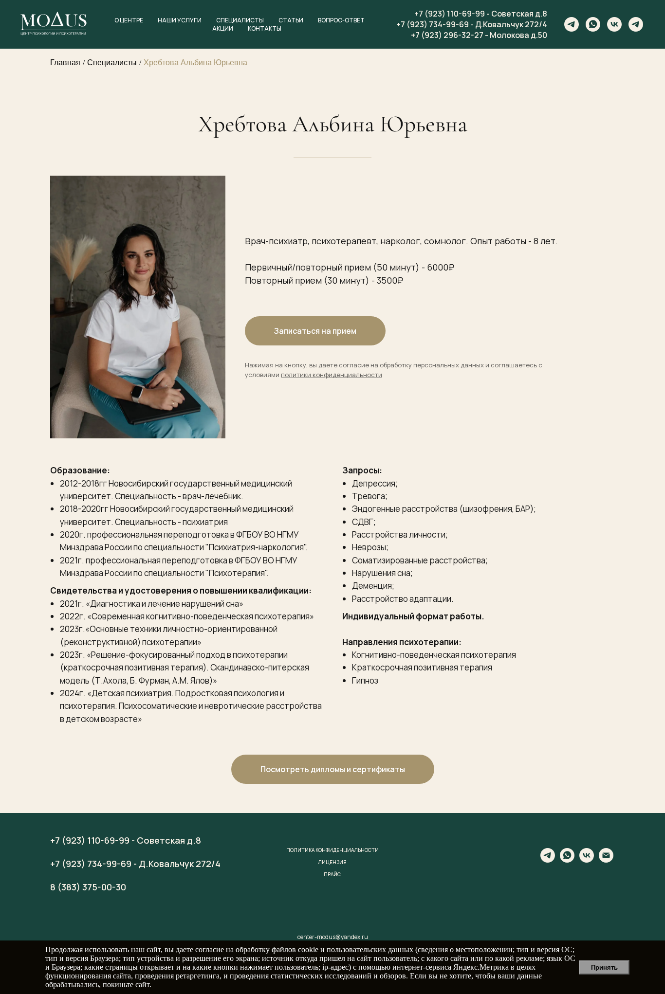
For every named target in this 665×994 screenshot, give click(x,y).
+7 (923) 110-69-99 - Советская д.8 (480, 13)
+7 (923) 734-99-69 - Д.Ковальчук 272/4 (471, 24)
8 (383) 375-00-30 (88, 887)
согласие (209, 949)
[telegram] (571, 24)
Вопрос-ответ (341, 20)
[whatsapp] (593, 24)
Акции (222, 28)
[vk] (614, 24)
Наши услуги (180, 20)
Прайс (332, 874)
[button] (332, 769)
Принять (604, 967)
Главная (65, 62)
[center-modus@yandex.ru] (606, 860)
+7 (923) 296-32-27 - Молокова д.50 (479, 35)
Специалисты (240, 20)
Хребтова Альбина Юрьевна (195, 62)
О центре (128, 20)
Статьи (290, 20)
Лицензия (332, 862)
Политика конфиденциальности (332, 850)
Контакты (264, 28)
